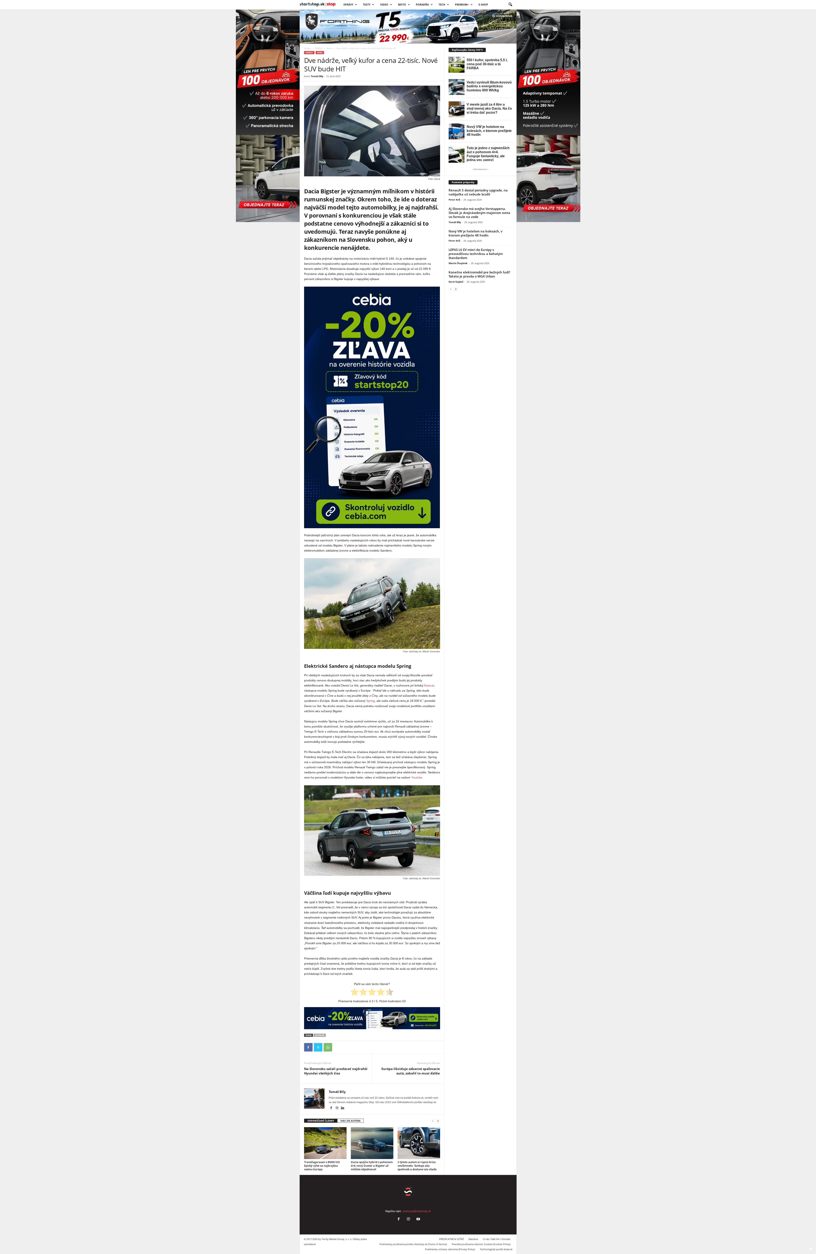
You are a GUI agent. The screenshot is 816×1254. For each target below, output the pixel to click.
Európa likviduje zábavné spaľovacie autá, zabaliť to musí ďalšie (410, 1071)
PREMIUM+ (462, 4)
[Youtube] (417, 1219)
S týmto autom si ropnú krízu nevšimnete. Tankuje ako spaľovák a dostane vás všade (417, 1165)
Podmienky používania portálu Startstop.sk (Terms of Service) (413, 1244)
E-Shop (483, 4)
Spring (370, 700)
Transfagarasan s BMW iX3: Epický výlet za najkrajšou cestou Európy (322, 1165)
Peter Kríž (454, 199)
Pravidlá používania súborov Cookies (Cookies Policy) (481, 1244)
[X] (318, 1047)
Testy (366, 4)
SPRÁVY (348, 4)
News (329, 48)
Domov (307, 48)
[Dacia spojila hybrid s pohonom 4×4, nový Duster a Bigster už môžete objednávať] (372, 1143)
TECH (442, 4)
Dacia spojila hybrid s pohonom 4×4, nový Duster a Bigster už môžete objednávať (372, 1165)
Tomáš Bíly (317, 76)
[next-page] (438, 1121)
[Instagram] (337, 1108)
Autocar (429, 685)
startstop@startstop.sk (417, 1211)
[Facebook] (308, 1047)
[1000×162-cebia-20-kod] (372, 1018)
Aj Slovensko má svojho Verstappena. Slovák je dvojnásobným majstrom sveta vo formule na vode (479, 213)
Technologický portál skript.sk (496, 1249)
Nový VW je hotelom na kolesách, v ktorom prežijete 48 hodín (475, 233)
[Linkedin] (342, 1108)
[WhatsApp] (328, 1047)
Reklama (473, 1239)
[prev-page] (433, 1121)
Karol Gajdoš (456, 281)
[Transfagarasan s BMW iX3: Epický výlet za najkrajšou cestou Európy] (325, 1143)
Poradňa (422, 4)
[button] (510, 4)
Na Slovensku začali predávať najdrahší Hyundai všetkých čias (335, 1071)
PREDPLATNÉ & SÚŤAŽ (451, 1239)
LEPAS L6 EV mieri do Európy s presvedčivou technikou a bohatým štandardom (476, 254)
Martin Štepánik (458, 263)
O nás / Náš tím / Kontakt (496, 1239)
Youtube (416, 777)
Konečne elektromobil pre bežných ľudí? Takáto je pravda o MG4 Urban (479, 274)
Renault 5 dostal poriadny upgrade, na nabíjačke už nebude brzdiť (478, 192)
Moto (402, 4)
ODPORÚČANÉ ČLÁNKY (320, 1120)
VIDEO (384, 4)
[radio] (354, 992)
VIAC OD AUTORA (350, 1120)
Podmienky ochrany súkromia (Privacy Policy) (450, 1249)
